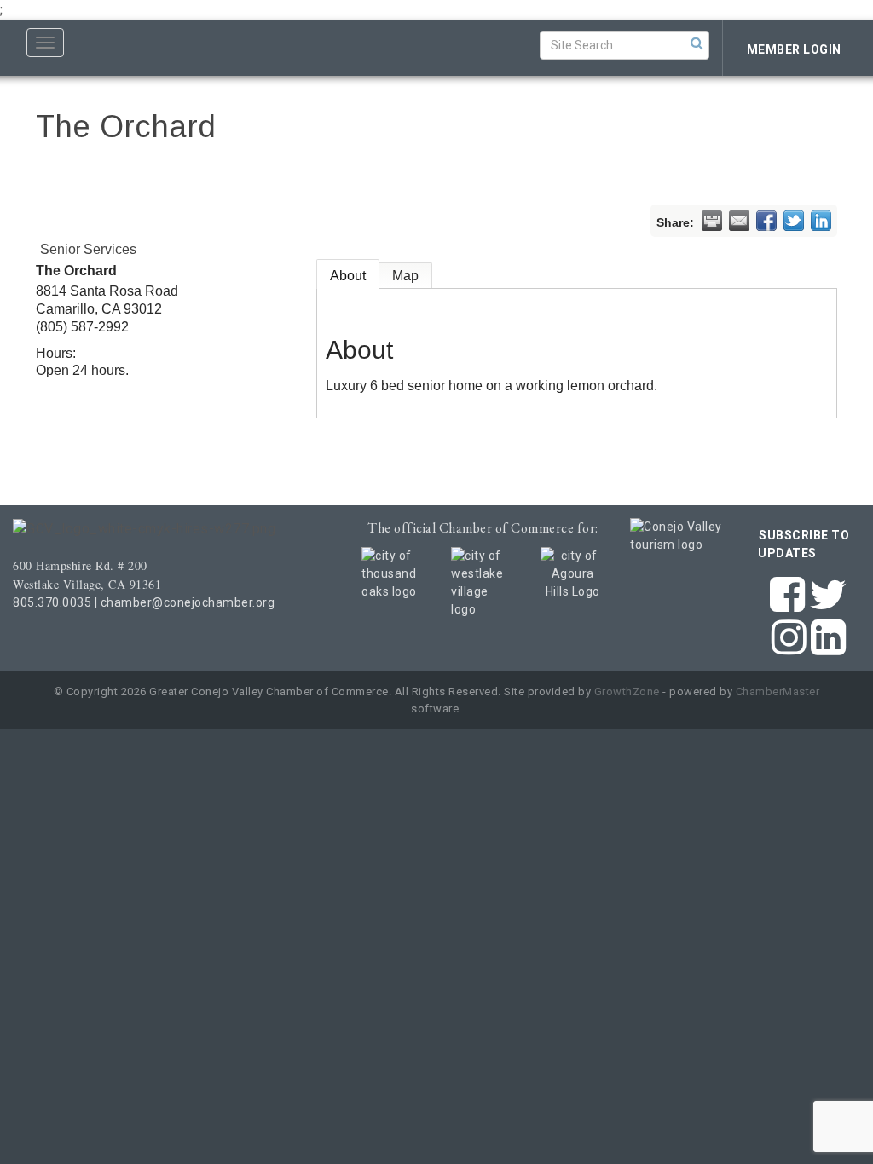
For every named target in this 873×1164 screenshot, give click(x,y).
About (348, 275)
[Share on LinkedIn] (821, 220)
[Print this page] (712, 220)
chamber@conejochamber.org (188, 602)
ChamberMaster (778, 691)
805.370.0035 (52, 602)
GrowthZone (627, 691)
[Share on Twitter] (793, 220)
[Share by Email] (739, 220)
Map (405, 275)
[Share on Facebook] (766, 220)
